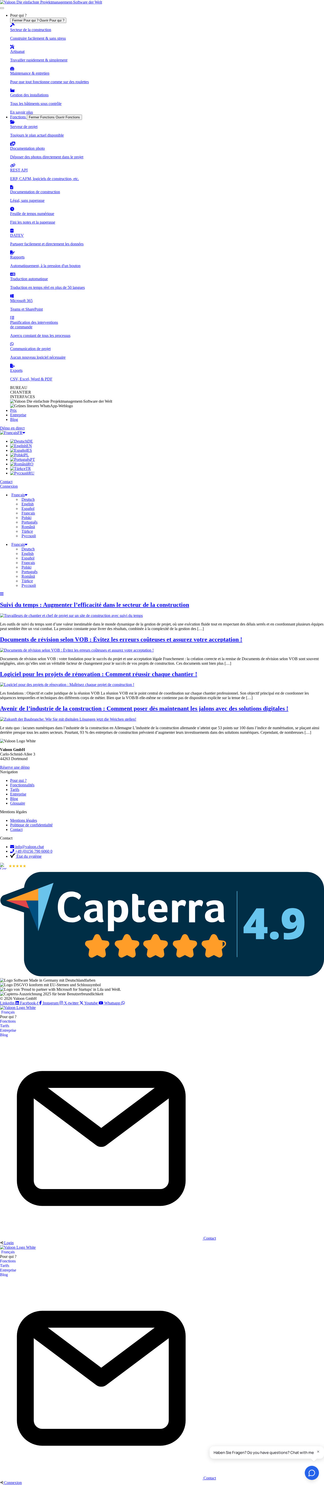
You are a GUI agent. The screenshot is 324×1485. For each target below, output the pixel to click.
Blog (4, 1035)
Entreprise (8, 1030)
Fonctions (8, 1021)
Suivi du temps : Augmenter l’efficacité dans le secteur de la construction (94, 604)
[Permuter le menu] (2, 8)
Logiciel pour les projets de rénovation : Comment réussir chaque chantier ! (98, 674)
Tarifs (4, 1026)
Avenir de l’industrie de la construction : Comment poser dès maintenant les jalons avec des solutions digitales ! (144, 708)
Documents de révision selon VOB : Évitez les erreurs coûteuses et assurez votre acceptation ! (121, 639)
